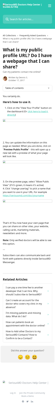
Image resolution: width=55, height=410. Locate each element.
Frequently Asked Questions (32, 35)
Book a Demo (27, 396)
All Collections (9, 35)
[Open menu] (49, 5)
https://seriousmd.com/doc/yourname (23, 195)
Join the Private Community (32, 393)
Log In (13, 393)
